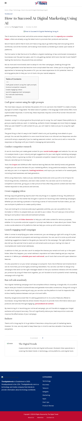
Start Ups (45, 402)
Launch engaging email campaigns (18, 92)
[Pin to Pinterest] (50, 338)
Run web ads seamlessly (14, 94)
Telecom (45, 388)
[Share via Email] (52, 338)
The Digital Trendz (17, 27)
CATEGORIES (47, 377)
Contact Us (50, 417)
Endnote (9, 97)
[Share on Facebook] (46, 338)
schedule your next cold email (33, 256)
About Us (31, 417)
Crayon (14, 165)
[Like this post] (44, 338)
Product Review (48, 406)
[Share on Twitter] (48, 338)
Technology (17, 10)
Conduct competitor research (16, 87)
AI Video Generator (26, 219)
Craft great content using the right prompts (21, 85)
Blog (11, 10)
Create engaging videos (14, 90)
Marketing (46, 395)
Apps (44, 398)
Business (45, 384)
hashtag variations (36, 170)
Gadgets (45, 391)
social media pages (51, 151)
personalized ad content (44, 304)
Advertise (40, 417)
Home (6, 10)
